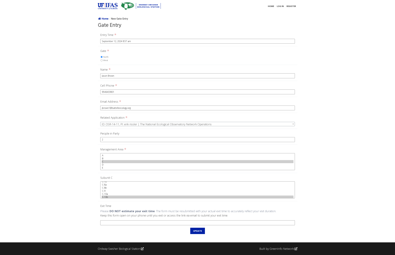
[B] (197, 158)
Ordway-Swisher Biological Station (119, 249)
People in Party (109, 133)
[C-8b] (197, 187)
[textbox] (197, 124)
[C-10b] (197, 197)
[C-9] (197, 190)
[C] (197, 161)
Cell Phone (108, 85)
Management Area (113, 149)
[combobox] (197, 124)
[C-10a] (197, 194)
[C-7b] (197, 181)
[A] (197, 155)
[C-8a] (197, 184)
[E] (197, 167)
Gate (104, 51)
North (105, 56)
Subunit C (106, 178)
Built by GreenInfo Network (276, 249)
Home (271, 6)
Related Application (114, 117)
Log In (280, 6)
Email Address (110, 101)
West (105, 60)
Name (105, 69)
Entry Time (108, 35)
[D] (197, 164)
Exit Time (105, 206)
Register (291, 6)
